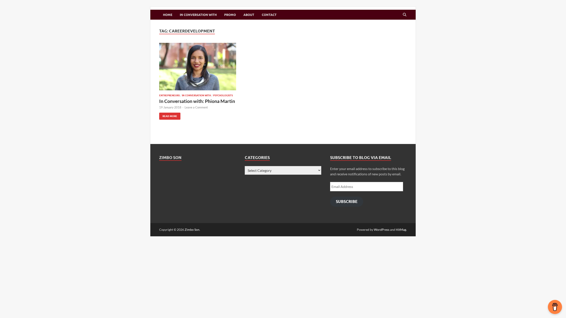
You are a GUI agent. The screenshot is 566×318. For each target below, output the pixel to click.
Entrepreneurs (169, 95)
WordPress (381, 229)
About (248, 15)
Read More (168, 115)
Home (167, 15)
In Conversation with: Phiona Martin (197, 101)
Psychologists (223, 95)
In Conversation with (198, 15)
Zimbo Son (170, 157)
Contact (269, 15)
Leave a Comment (196, 107)
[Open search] (404, 15)
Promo (230, 15)
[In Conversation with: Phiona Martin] (197, 66)
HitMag (401, 229)
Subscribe (347, 201)
